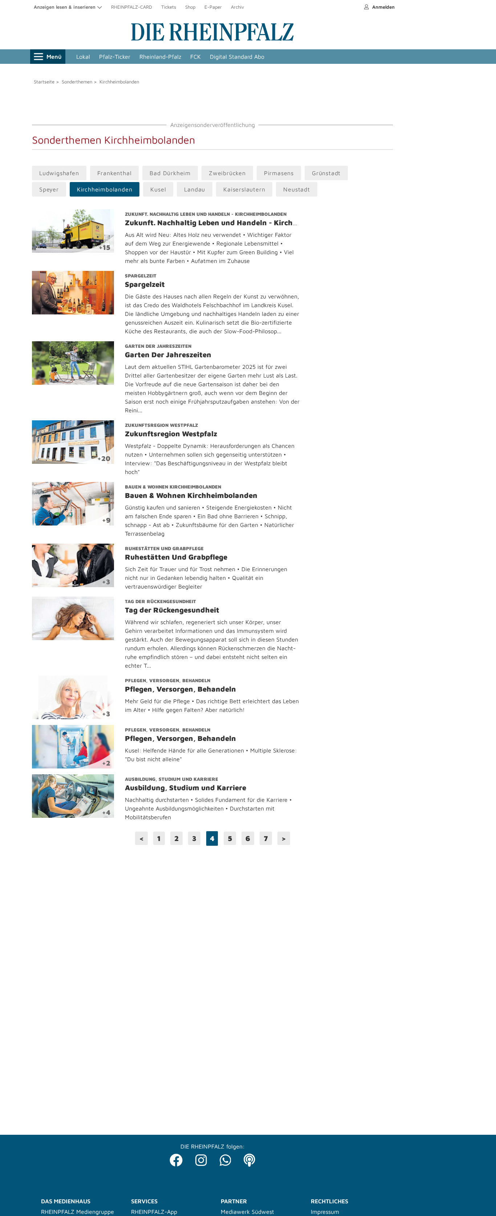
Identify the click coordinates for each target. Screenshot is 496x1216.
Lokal (83, 56)
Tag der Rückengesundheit (160, 601)
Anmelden (383, 7)
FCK (195, 56)
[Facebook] (176, 1158)
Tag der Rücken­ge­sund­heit (172, 610)
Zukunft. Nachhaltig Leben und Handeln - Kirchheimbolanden (205, 214)
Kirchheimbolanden (119, 81)
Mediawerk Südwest (247, 1211)
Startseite (44, 81)
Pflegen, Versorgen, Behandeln (167, 680)
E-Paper (213, 7)
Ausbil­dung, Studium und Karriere (185, 787)
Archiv (237, 7)
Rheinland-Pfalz (160, 56)
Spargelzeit (140, 276)
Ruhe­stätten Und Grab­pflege (176, 557)
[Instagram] (201, 1158)
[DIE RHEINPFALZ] (212, 39)
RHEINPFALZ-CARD (131, 7)
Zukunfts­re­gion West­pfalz (171, 433)
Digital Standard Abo (237, 56)
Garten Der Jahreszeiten (158, 346)
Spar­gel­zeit (145, 284)
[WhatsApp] (225, 1158)
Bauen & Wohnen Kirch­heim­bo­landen (191, 495)
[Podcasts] (249, 1158)
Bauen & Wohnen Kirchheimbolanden (173, 487)
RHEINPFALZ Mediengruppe (77, 1211)
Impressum (325, 1211)
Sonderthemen (77, 81)
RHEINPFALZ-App (154, 1211)
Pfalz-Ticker (114, 56)
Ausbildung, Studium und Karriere (171, 779)
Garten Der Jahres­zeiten (168, 354)
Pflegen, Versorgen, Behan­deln (180, 689)
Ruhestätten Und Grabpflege (164, 548)
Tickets (168, 7)
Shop (190, 7)
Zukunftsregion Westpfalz (161, 425)
